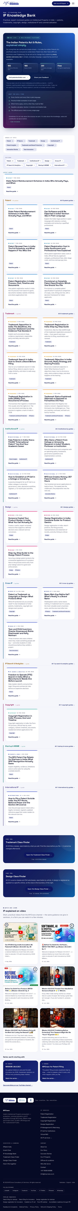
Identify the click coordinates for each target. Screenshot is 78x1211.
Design (44, 141)
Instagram (15, 1190)
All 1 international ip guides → (65, 787)
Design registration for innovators (13, 1202)
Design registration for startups (45, 1199)
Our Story (44, 1150)
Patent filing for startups (10, 1199)
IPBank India (7, 1147)
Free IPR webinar (42, 1202)
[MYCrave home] (11, 3)
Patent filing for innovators (27, 1199)
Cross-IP (58, 161)
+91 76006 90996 (46, 1170)
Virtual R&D (44, 1134)
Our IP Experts (45, 1157)
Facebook (24, 1190)
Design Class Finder (10, 1160)
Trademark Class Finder (11, 1157)
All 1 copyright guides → (67, 705)
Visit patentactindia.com (18, 77)
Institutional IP (56, 141)
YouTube (33, 1190)
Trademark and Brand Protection (33, 145)
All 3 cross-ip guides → (67, 583)
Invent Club (7, 1150)
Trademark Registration (48, 1117)
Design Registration (47, 1124)
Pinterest (51, 1190)
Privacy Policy (34, 1207)
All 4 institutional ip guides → (65, 429)
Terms (60, 1207)
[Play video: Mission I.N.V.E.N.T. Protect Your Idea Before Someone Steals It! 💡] (57, 976)
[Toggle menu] (73, 3)
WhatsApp (60, 1190)
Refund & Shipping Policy (48, 1207)
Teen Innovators (29, 149)
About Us (44, 1147)
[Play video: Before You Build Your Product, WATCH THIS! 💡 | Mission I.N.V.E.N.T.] (20, 976)
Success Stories (46, 1154)
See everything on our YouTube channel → (18, 1085)
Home (4, 12)
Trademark (32, 141)
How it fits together (9, 1164)
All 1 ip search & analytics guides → (63, 663)
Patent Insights (12, 145)
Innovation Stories (13, 149)
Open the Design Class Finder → (39, 889)
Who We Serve (46, 1164)
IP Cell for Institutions (48, 1131)
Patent (10, 141)
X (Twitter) (42, 1190)
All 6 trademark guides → (66, 313)
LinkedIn (6, 1190)
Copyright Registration (48, 1121)
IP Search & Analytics (14, 165)
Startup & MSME (44, 165)
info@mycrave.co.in (47, 1174)
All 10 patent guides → (67, 200)
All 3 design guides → (67, 507)
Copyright (52, 145)
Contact (43, 1167)
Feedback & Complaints (10, 1207)
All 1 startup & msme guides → (65, 746)
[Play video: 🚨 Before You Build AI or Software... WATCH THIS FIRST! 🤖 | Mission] (57, 932)
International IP (60, 165)
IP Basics (21, 141)
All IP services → (46, 1138)
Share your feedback (41, 77)
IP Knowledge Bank (9, 1154)
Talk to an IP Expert (60, 3)
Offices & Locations (47, 1160)
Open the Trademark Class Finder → (39, 855)
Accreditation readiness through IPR (59, 1202)
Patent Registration (47, 1114)
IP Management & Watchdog (50, 1127)
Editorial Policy (23, 1207)
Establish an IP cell (30, 1202)
